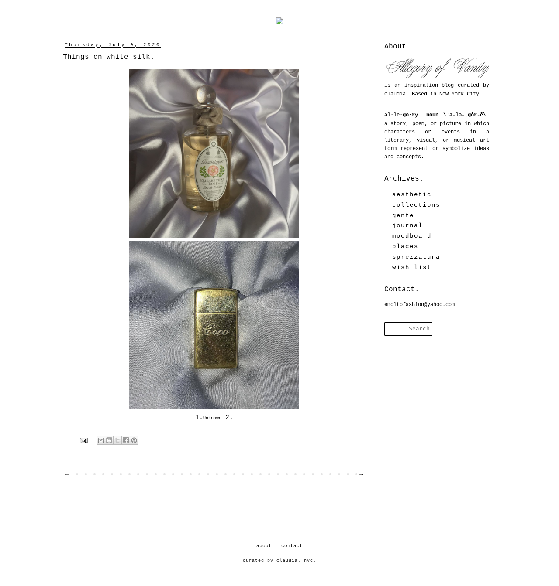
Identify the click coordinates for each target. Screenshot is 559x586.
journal (407, 225)
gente (403, 215)
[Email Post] (84, 441)
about (264, 546)
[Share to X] (117, 440)
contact (292, 546)
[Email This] (101, 440)
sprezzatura (416, 256)
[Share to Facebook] (125, 440)
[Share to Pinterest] (134, 440)
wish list (411, 267)
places (405, 246)
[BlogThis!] (109, 440)
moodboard (411, 235)
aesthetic (411, 194)
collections (416, 204)
